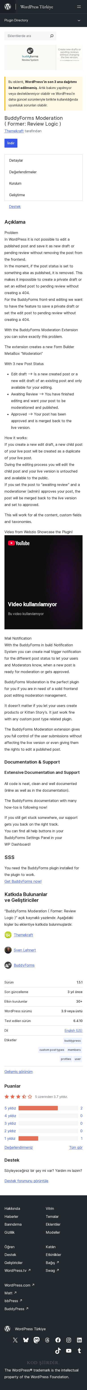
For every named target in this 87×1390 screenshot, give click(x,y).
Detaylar (16, 160)
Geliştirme (17, 195)
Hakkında (12, 1208)
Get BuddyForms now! (22, 881)
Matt (10, 1293)
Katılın (51, 1247)
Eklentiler (53, 1224)
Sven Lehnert (25, 950)
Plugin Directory (16, 20)
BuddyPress (16, 1309)
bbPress (13, 1301)
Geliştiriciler (13, 1262)
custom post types (51, 1049)
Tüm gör (76, 1147)
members (74, 1049)
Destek (15, 206)
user (78, 1059)
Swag (52, 1270)
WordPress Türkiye (30, 1329)
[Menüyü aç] (80, 6)
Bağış (52, 1262)
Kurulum (15, 183)
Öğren (9, 1247)
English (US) (74, 1030)
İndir (10, 143)
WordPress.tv (17, 1270)
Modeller (53, 1232)
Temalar (52, 1216)
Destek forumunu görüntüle (26, 1181)
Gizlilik (9, 1232)
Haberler (11, 1216)
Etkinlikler (53, 1254)
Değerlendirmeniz (18, 1147)
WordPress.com (19, 1285)
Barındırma (13, 1224)
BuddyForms (24, 965)
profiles (66, 1059)
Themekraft (14, 131)
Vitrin (50, 1208)
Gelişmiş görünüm (18, 1071)
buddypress (72, 1040)
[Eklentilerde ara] (51, 35)
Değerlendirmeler (23, 172)
